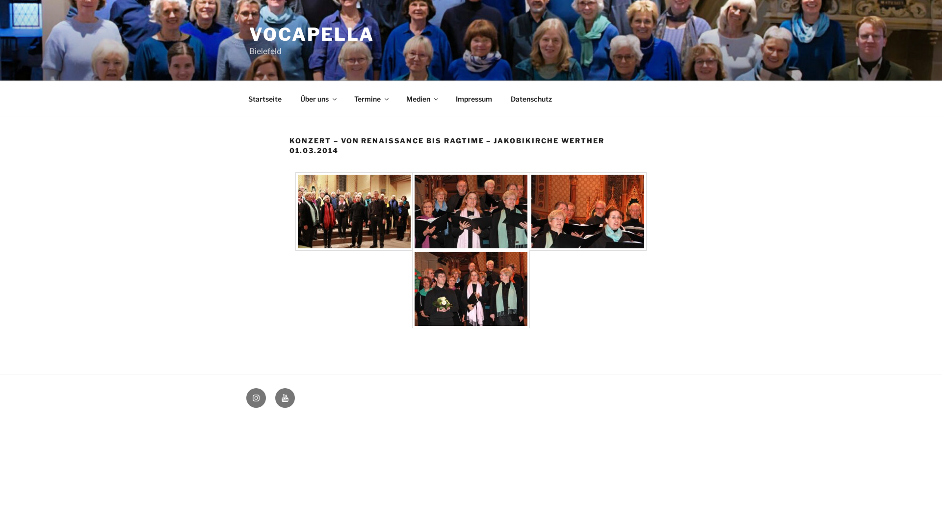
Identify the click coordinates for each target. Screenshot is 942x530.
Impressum (474, 99)
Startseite (265, 99)
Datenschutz (531, 99)
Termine (367, 99)
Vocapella (311, 34)
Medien (418, 99)
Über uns (314, 99)
